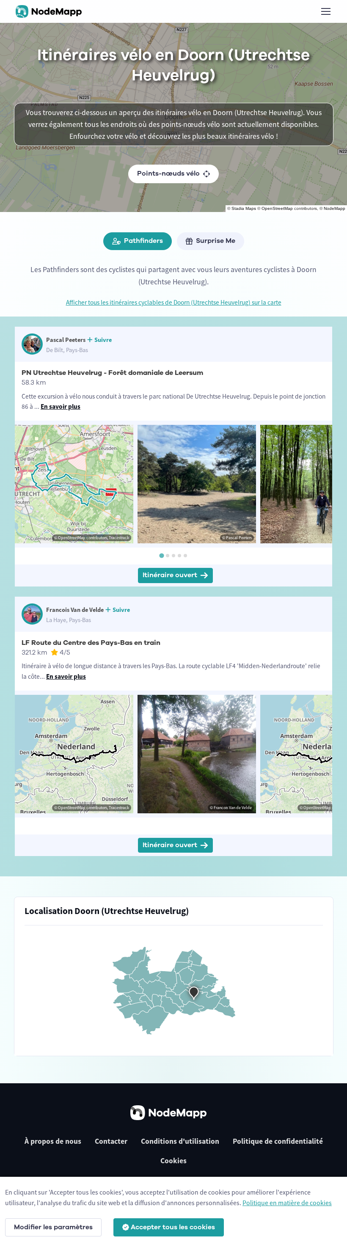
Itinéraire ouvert (170, 575)
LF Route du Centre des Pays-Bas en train (91, 642)
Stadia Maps (243, 208)
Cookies (173, 1160)
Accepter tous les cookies (173, 1227)
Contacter (111, 1141)
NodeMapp (334, 208)
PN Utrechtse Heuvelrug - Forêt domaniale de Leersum (112, 372)
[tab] (161, 555)
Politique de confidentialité (278, 1141)
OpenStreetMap (277, 208)
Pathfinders (143, 240)
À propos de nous (53, 1141)
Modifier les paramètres (53, 1227)
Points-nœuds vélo (168, 173)
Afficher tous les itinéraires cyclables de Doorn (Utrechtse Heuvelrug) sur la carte (173, 302)
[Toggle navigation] (325, 11)
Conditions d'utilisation (180, 1141)
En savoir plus (60, 406)
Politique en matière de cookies (287, 1202)
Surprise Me (215, 240)
